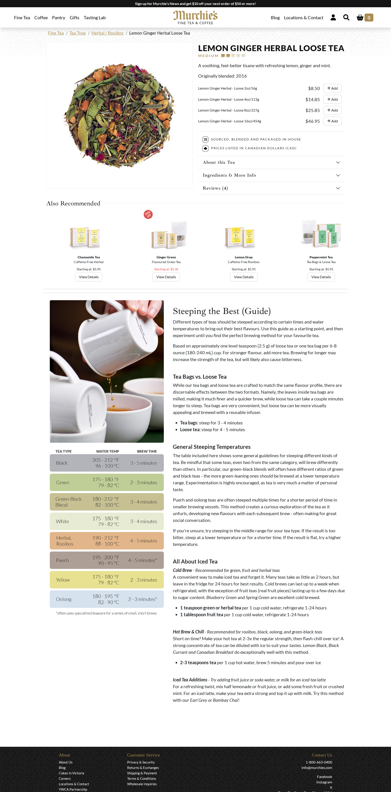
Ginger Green (166, 257)
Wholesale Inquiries (142, 784)
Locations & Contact (303, 17)
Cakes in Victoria (71, 773)
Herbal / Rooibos (107, 33)
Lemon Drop (244, 257)
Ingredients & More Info (229, 175)
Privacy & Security (141, 762)
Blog (275, 17)
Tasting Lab (95, 17)
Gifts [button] (74, 17)
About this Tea (219, 162)
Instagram (324, 782)
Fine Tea (56, 33)
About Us (66, 762)
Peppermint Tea (321, 257)
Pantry (58, 17)
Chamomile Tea (89, 257)
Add (334, 88)
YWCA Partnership (73, 789)
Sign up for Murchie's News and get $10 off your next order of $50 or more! (195, 3)
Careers (65, 778)
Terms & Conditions (141, 778)
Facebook (324, 776)
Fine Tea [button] (22, 17)
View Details (89, 277)
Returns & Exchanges (143, 768)
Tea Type (77, 33)
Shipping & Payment (142, 773)
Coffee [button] (41, 17)
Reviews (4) (215, 188)
